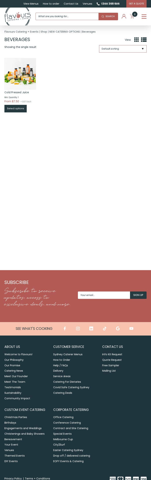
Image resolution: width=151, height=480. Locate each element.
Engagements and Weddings (23, 428)
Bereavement (13, 439)
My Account (124, 16)
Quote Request (112, 360)
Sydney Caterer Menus (67, 354)
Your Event (11, 444)
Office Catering (63, 417)
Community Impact (17, 398)
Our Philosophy (14, 360)
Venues (87, 4)
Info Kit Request (112, 354)
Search (110, 16)
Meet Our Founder (16, 376)
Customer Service (68, 346)
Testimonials (12, 387)
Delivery (58, 371)
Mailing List (109, 371)
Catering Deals (62, 393)
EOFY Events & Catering (68, 461)
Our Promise (12, 365)
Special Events (62, 434)
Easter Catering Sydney (68, 450)
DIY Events (11, 461)
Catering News (13, 371)
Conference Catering (67, 423)
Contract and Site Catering (70, 428)
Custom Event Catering (24, 409)
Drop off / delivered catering (71, 456)
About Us (12, 346)
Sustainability (12, 393)
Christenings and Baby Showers (24, 434)
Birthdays (10, 423)
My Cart (135, 15)
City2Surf (59, 444)
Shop (44, 32)
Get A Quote (136, 3)
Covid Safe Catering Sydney (71, 387)
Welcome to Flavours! (18, 354)
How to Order (61, 360)
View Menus (30, 4)
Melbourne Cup (63, 439)
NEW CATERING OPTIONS (64, 32)
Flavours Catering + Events (21, 32)
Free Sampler (110, 365)
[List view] (144, 40)
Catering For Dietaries (67, 382)
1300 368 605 (110, 4)
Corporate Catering (71, 409)
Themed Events (14, 456)
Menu (144, 16)
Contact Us (71, 4)
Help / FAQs (60, 365)
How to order (51, 4)
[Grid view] (136, 39)
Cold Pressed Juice (16, 92)
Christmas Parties (15, 417)
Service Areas (62, 376)
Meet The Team (14, 382)
